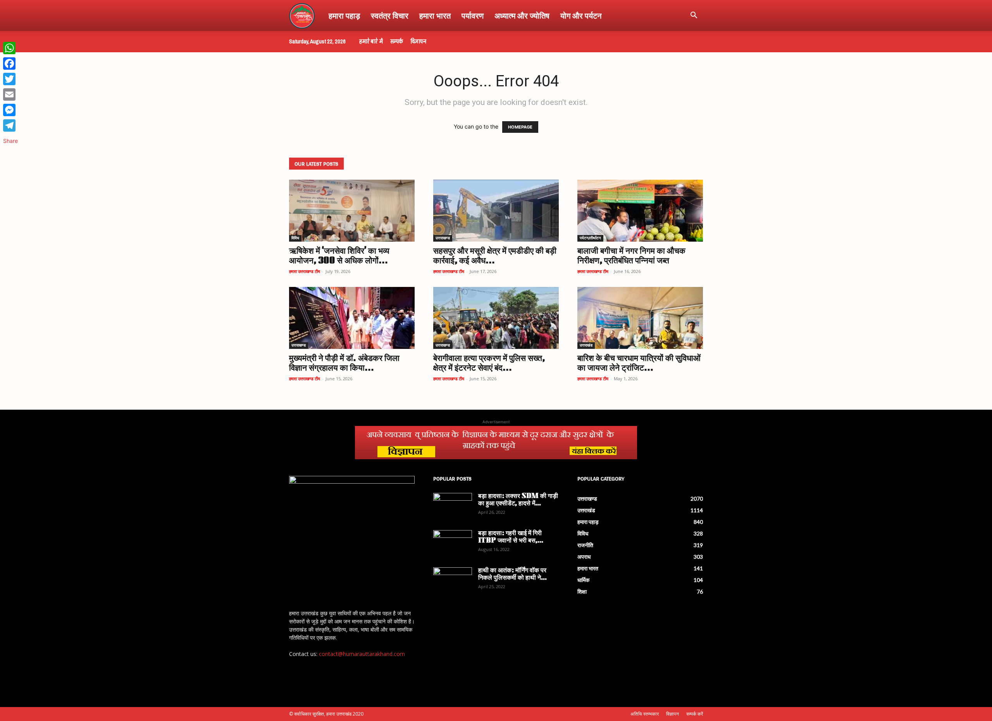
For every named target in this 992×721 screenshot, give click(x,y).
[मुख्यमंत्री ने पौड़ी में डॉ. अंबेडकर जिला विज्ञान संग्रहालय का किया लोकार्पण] (352, 318)
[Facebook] (10, 63)
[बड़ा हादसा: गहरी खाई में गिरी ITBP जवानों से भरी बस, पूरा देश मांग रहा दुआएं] (452, 543)
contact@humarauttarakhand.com (362, 653)
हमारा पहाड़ (344, 15)
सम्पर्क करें (694, 714)
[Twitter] (10, 79)
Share (10, 140)
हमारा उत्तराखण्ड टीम (304, 271)
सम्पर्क (396, 41)
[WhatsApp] (10, 48)
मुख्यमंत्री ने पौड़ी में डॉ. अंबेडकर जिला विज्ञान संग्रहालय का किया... (344, 364)
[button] (693, 16)
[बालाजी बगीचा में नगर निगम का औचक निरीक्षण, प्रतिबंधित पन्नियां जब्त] (640, 211)
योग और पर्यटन (580, 15)
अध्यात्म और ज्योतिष (521, 15)
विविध (295, 238)
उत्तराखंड (586, 345)
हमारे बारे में (371, 41)
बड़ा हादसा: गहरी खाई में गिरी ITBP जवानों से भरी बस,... (510, 537)
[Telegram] (10, 125)
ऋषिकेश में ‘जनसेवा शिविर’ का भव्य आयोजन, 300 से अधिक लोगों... (339, 256)
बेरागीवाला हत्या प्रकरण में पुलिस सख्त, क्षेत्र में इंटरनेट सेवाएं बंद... (489, 364)
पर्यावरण (473, 15)
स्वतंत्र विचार (389, 15)
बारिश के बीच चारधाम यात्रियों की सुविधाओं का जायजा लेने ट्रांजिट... (639, 364)
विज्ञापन (418, 41)
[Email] (10, 94)
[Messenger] (10, 110)
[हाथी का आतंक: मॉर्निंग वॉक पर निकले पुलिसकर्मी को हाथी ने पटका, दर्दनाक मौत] (452, 580)
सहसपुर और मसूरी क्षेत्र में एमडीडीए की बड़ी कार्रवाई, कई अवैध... (494, 256)
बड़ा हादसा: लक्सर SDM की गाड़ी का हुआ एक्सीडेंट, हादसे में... (518, 500)
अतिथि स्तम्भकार (644, 714)
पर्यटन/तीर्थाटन (590, 238)
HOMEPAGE (520, 127)
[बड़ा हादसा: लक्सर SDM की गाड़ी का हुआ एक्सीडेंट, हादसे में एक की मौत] (452, 506)
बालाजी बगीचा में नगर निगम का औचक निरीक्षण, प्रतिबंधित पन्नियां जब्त (631, 256)
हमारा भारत (435, 15)
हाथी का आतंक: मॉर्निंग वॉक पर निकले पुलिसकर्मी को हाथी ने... (512, 574)
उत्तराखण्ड (443, 238)
